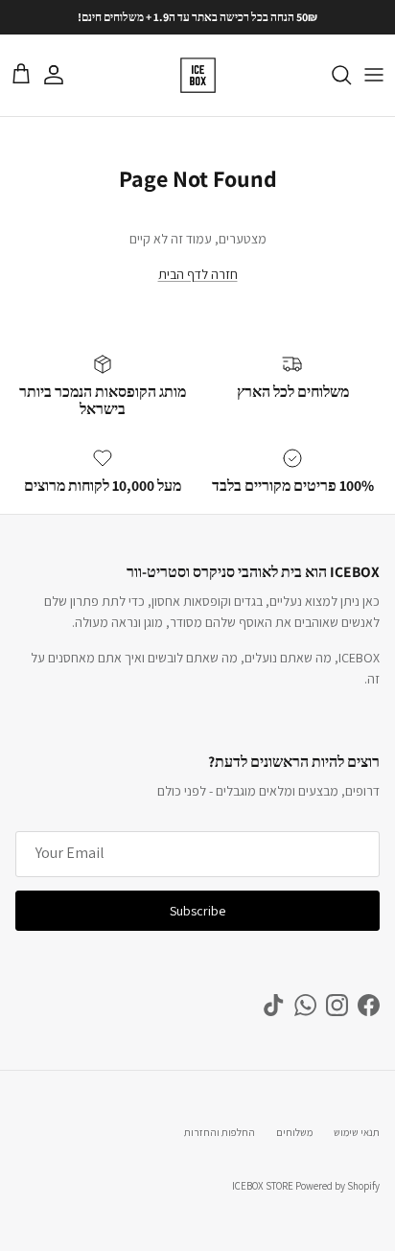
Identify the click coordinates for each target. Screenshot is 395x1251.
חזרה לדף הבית (198, 274)
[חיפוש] (332, 75)
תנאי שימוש (357, 1132)
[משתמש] (63, 75)
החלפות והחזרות (219, 1132)
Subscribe (197, 910)
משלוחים (294, 1132)
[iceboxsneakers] (198, 75)
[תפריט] (374, 75)
